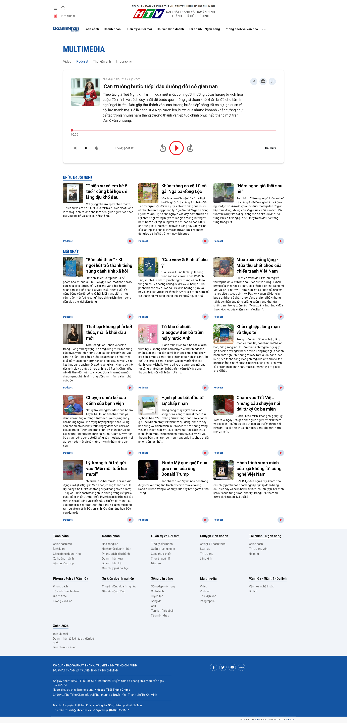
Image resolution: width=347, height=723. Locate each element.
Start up (205, 548)
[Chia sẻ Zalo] (263, 81)
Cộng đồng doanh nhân (67, 553)
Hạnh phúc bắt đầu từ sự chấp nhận (182, 400)
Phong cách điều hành (116, 553)
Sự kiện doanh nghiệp (118, 578)
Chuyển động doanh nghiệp (119, 586)
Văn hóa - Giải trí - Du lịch (268, 578)
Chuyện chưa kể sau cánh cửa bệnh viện (106, 400)
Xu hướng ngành (63, 558)
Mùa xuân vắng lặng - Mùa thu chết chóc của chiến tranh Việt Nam (259, 265)
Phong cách (60, 586)
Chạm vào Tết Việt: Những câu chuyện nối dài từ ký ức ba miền (258, 403)
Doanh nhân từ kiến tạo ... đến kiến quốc (74, 640)
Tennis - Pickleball (162, 610)
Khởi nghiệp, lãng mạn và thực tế (258, 329)
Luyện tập (157, 596)
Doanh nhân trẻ (111, 563)
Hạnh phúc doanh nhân (116, 548)
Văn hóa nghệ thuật (261, 586)
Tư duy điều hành (162, 544)
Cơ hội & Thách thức (212, 544)
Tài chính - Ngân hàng (204, 29)
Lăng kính (206, 558)
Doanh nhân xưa (112, 558)
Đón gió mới (60, 633)
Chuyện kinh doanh (170, 29)
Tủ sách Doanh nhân (66, 591)
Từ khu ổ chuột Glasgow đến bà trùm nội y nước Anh (182, 332)
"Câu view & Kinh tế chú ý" (184, 262)
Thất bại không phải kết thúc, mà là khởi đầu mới (109, 332)
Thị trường (206, 553)
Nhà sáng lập (110, 544)
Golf (153, 605)
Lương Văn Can (62, 601)
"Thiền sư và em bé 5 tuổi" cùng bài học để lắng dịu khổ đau (107, 191)
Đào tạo (156, 563)
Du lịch (253, 591)
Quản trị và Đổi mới (139, 29)
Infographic (124, 61)
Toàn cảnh (91, 29)
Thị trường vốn (258, 548)
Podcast (82, 61)
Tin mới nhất (67, 15)
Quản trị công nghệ (163, 548)
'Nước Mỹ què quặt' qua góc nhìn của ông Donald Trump (184, 468)
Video (67, 61)
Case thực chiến (161, 553)
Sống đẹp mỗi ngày (163, 586)
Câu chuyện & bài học (115, 568)
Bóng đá (156, 601)
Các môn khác (160, 615)
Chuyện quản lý (160, 558)
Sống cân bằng (162, 578)
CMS (261, 719)
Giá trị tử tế (60, 596)
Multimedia (84, 49)
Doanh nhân (112, 29)
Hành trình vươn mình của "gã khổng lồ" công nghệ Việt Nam (259, 468)
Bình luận (59, 548)
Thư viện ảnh (102, 61)
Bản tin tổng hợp (63, 563)
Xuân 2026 (60, 626)
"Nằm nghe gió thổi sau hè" (259, 188)
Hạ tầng (254, 553)
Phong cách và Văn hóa (241, 29)
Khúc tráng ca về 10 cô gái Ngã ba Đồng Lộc (184, 188)
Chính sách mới (62, 544)
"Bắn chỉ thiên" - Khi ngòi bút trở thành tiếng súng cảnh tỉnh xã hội (109, 265)
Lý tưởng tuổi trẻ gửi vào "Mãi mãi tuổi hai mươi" (106, 468)
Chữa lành (157, 591)
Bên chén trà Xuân (64, 647)
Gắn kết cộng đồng (113, 591)
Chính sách (256, 544)
